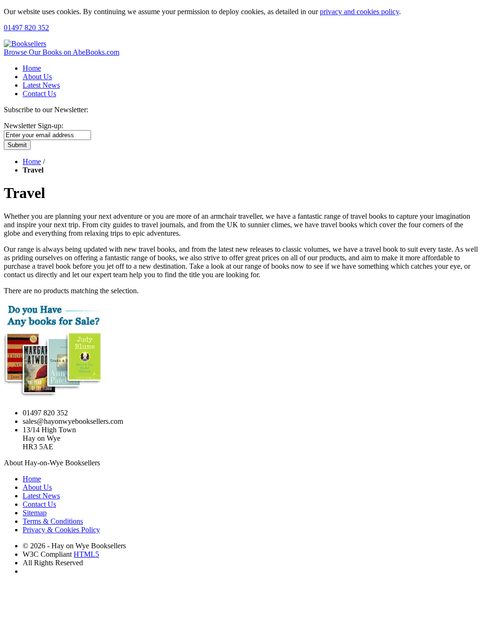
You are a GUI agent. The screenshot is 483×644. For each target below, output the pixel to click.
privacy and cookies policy (359, 12)
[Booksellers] (25, 44)
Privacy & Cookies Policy (61, 530)
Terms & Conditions (53, 521)
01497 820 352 (26, 28)
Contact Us (39, 94)
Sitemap (35, 513)
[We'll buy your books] (56, 397)
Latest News (41, 85)
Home (32, 68)
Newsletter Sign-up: (33, 126)
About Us (37, 77)
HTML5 (86, 554)
